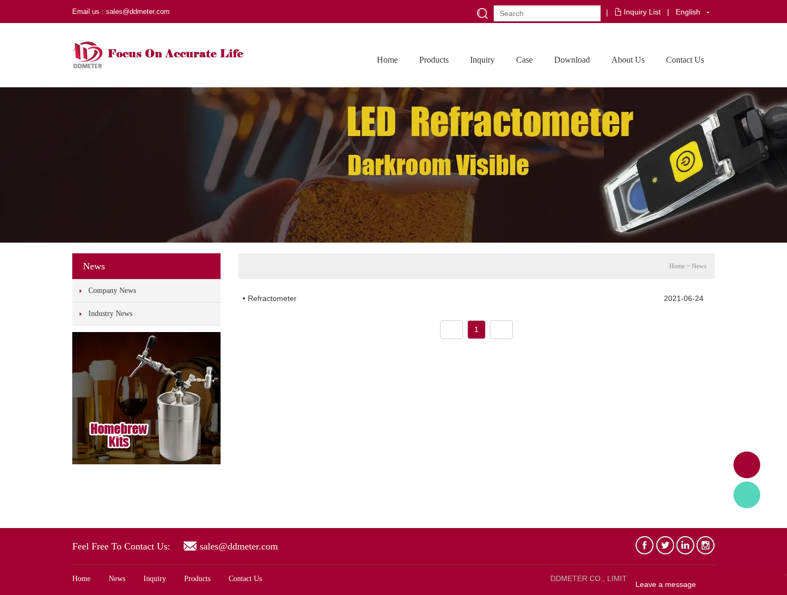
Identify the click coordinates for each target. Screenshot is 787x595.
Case (524, 59)
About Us (628, 59)
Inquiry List (642, 11)
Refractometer (272, 298)
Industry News (110, 314)
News (699, 266)
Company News (112, 291)
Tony (746, 494)
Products (434, 59)
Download (572, 59)
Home (387, 59)
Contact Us (685, 59)
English (688, 11)
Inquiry (482, 59)
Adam (746, 464)
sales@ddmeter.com (239, 546)
